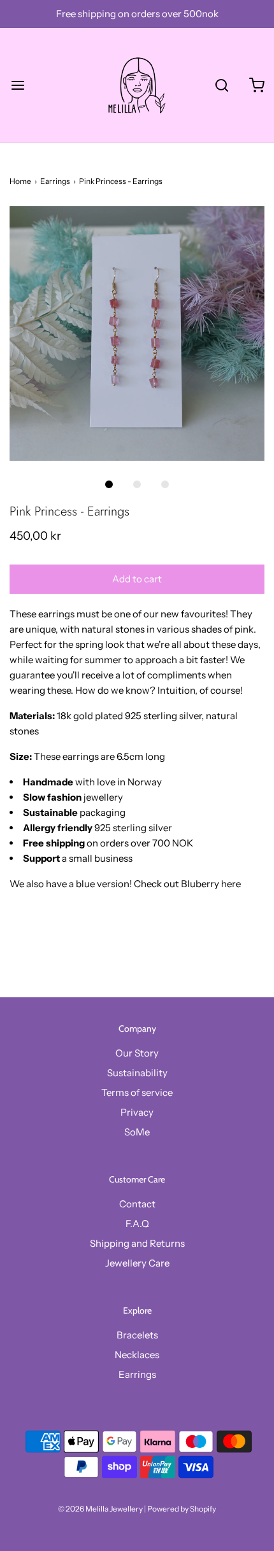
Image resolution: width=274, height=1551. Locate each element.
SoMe (137, 1132)
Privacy (137, 1112)
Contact (137, 1204)
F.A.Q (137, 1224)
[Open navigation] (17, 85)
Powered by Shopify (181, 1508)
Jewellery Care (137, 1263)
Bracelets (137, 1335)
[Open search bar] (221, 85)
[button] (137, 333)
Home (20, 181)
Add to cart (137, 579)
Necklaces (137, 1355)
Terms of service (137, 1092)
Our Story (137, 1053)
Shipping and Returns (137, 1243)
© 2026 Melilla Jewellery (100, 1508)
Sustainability (137, 1073)
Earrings (55, 181)
